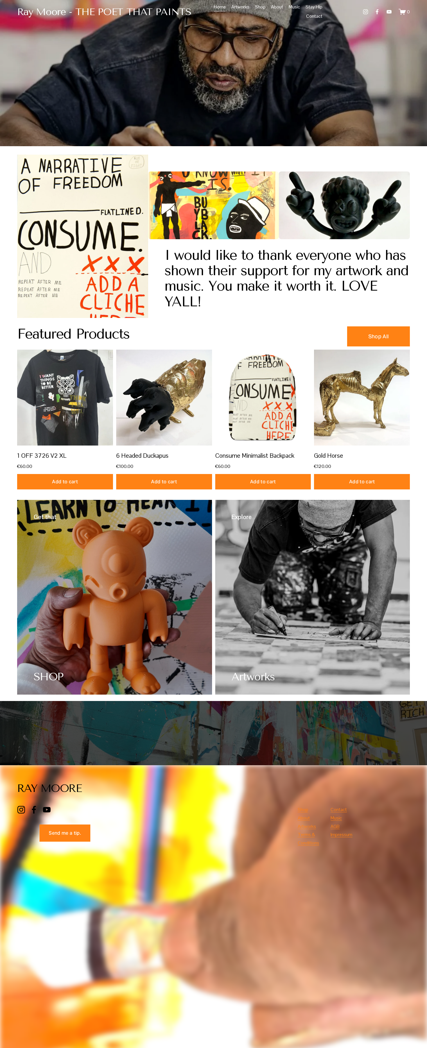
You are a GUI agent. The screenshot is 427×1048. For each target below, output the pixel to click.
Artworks (240, 7)
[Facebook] (377, 12)
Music (294, 7)
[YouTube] (389, 12)
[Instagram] (366, 12)
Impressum (341, 834)
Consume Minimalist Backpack (254, 455)
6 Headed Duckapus (142, 455)
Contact (314, 16)
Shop (260, 7)
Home (220, 7)
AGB (335, 826)
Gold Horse (328, 455)
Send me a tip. (65, 833)
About (277, 7)
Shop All (378, 336)
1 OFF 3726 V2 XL (41, 455)
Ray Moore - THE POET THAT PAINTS (104, 11)
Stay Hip (314, 7)
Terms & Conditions (308, 838)
